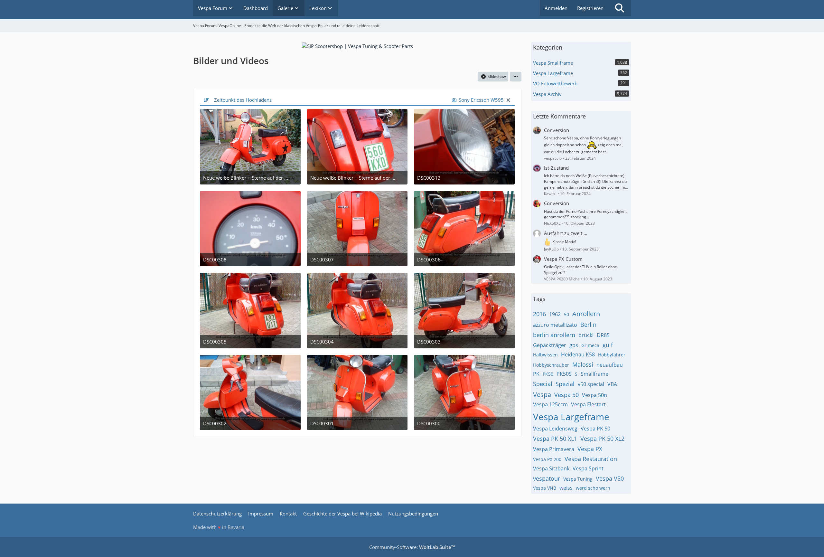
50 (566, 314)
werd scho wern (593, 488)
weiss (566, 487)
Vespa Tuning (578, 479)
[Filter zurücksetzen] (508, 100)
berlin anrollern (554, 335)
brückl (586, 335)
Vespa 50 (566, 395)
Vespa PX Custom (563, 259)
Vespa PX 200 (547, 459)
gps (573, 345)
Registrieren (590, 8)
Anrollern (586, 313)
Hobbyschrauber (551, 365)
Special (542, 384)
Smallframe (594, 373)
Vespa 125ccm (550, 404)
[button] (515, 76)
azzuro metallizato (555, 324)
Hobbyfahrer (611, 355)
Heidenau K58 (578, 354)
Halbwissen (545, 355)
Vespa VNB (544, 488)
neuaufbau (609, 364)
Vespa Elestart (588, 404)
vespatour (546, 478)
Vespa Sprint (588, 468)
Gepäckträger (549, 345)
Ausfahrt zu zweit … (565, 233)
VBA (612, 384)
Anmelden (556, 8)
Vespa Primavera (553, 449)
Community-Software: (412, 547)
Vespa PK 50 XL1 (555, 438)
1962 (555, 314)
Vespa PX (589, 449)
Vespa (542, 394)
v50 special (591, 384)
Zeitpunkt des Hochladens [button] (243, 100)
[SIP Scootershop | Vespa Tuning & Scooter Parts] (357, 45)
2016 (539, 314)
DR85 (603, 335)
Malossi (582, 364)
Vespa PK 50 (595, 428)
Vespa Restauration (591, 459)
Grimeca (590, 345)
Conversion (556, 130)
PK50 (548, 374)
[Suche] (619, 8)
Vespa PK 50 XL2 (602, 438)
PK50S (564, 373)
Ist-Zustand (556, 168)
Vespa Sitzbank (551, 468)
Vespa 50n (594, 395)
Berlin (588, 324)
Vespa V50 (610, 478)
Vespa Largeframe (571, 417)
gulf (608, 345)
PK (536, 373)
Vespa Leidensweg (555, 428)
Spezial (565, 384)
